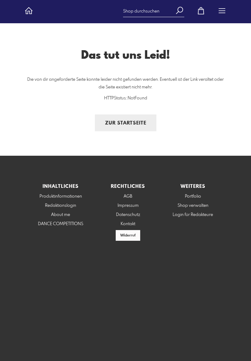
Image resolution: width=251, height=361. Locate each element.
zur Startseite (125, 123)
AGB (128, 196)
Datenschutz (128, 215)
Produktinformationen (60, 196)
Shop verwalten (193, 205)
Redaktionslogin (60, 205)
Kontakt (128, 224)
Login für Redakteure (193, 215)
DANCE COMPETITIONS (60, 224)
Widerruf (128, 235)
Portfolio (193, 196)
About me (60, 215)
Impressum (128, 205)
